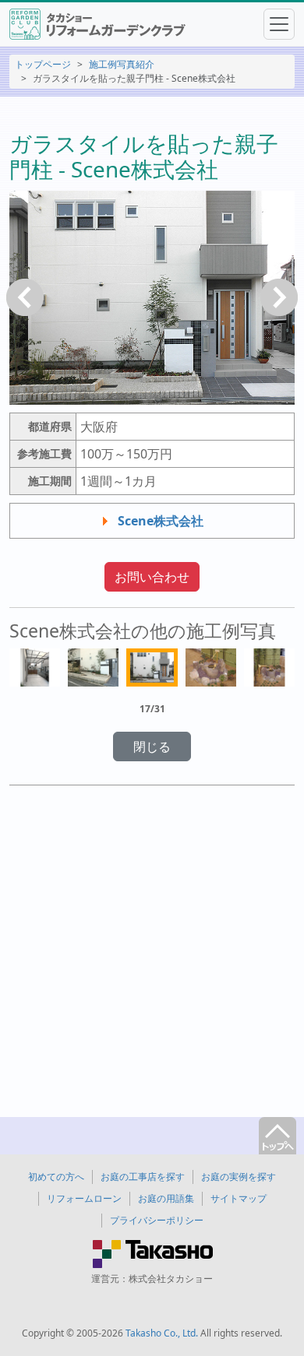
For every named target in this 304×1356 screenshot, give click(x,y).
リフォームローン (84, 1198)
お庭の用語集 (166, 1198)
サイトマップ (238, 1198)
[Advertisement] (152, 953)
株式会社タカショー (171, 1278)
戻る (25, 297)
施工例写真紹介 (121, 64)
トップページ (43, 64)
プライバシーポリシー (156, 1220)
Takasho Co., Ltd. (161, 1333)
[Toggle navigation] (279, 24)
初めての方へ (56, 1176)
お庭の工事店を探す (143, 1176)
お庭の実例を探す (238, 1176)
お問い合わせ (152, 576)
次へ (279, 297)
